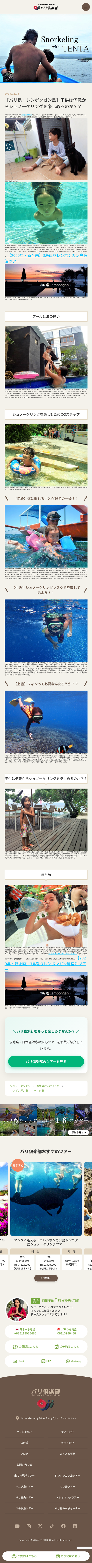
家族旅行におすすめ (47, 1085)
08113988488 (66, 1333)
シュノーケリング (20, 1085)
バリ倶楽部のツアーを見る (46, 1061)
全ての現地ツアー (24, 1475)
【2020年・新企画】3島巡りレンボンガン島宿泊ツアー (45, 963)
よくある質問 (67, 1453)
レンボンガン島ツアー (67, 1475)
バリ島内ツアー (24, 1497)
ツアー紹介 (67, 1432)
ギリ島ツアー (67, 1486)
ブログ (24, 1453)
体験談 (24, 1442)
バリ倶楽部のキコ (26, 115)
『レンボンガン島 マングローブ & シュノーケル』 (63, 954)
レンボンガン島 (19, 1090)
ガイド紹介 (67, 1442)
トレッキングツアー (67, 1497)
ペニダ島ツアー (24, 1486)
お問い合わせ (24, 1464)
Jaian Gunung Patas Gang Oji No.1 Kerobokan (48, 1418)
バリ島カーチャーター (67, 1508)
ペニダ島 (39, 1090)
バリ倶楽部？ (24, 1432)
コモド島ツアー (24, 1508)
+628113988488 (25, 1333)
